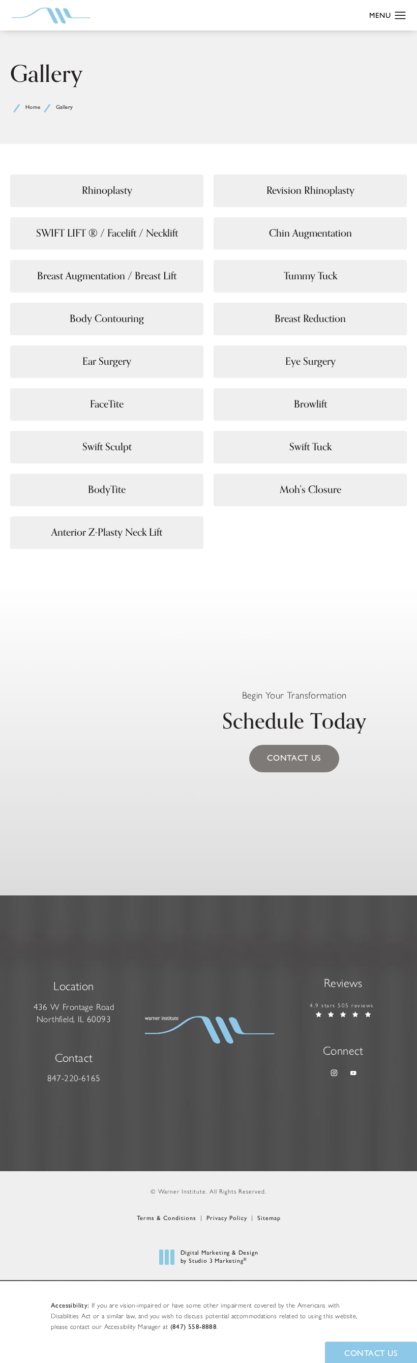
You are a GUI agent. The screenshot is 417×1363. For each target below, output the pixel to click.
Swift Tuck (310, 447)
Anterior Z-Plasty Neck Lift (106, 532)
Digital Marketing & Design (219, 1257)
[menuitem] (333, 1073)
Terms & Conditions (166, 1218)
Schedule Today (294, 714)
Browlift (310, 404)
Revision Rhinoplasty (310, 190)
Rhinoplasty (107, 190)
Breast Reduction (310, 318)
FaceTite (107, 404)
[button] (400, 16)
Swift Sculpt (107, 447)
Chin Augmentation (310, 233)
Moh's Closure (310, 489)
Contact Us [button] (371, 1353)
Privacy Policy (226, 1218)
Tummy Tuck (310, 276)
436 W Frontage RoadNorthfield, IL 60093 (74, 1013)
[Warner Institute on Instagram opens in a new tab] (333, 1073)
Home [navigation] (33, 107)
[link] (74, 1078)
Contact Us (294, 758)
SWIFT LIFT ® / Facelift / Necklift (107, 233)
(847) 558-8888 (193, 1326)
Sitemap (269, 1218)
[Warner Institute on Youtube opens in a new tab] (353, 1073)
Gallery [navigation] (64, 107)
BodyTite (107, 489)
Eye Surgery (310, 361)
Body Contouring (107, 318)
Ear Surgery (106, 361)
